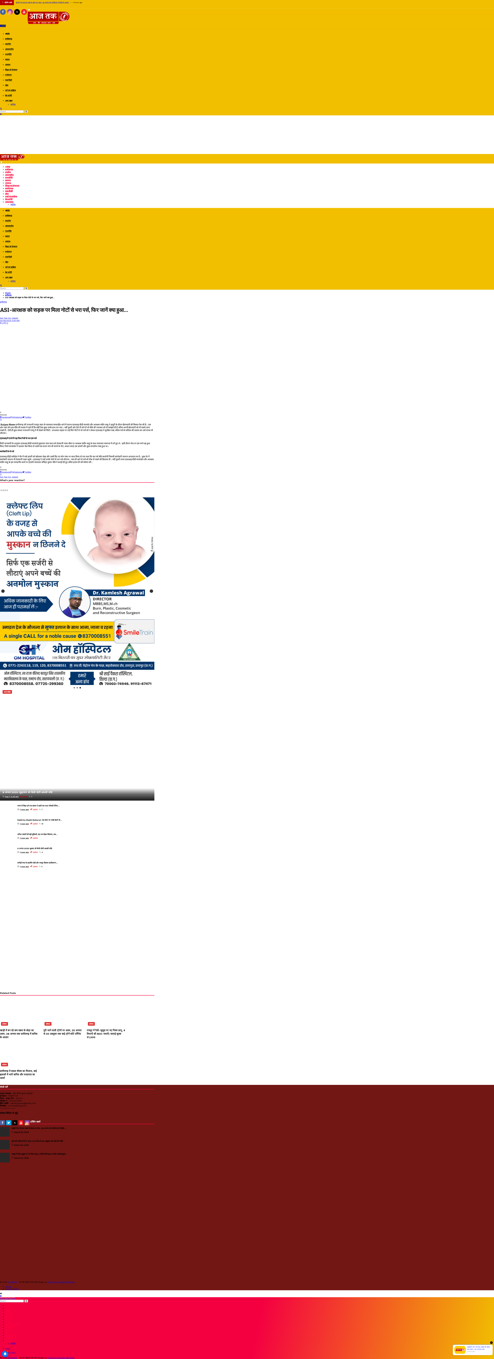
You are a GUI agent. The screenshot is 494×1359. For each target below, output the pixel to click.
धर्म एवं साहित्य (7, 692)
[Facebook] (3, 12)
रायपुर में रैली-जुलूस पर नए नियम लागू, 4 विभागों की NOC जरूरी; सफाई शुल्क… (39, 1154)
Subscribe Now (7, 1298)
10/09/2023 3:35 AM (10, 320)
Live (4, 26)
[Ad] (77, 932)
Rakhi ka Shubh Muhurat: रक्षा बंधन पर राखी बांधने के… (39, 820)
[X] (17, 12)
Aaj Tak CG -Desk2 (9, 318)
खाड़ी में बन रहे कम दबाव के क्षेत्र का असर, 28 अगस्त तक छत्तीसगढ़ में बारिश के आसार (42, 2)
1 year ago (24, 809)
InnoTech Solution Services (61, 1282)
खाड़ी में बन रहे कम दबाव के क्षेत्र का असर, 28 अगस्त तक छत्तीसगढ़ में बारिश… (39, 1128)
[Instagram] (10, 12)
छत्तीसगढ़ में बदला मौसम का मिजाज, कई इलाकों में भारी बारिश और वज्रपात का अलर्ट (18, 1074)
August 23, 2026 (21, 1132)
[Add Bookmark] (0, 419)
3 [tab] (80, 687)
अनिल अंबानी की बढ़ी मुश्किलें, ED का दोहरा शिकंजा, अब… (37, 834)
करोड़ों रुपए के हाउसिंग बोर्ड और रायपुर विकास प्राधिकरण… (37, 863)
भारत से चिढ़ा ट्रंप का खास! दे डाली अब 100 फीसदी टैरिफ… (38, 806)
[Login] (1, 114)
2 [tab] (77, 687)
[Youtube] (24, 12)
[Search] (1, 109)
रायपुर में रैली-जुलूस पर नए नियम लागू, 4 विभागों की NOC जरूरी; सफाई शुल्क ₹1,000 (106, 1034)
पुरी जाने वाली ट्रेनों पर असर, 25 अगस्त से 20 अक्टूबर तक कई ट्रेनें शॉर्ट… (38, 1141)
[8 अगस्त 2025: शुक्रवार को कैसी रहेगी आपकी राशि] (77, 745)
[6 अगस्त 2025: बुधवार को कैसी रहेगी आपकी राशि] (7, 852)
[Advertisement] (247, 135)
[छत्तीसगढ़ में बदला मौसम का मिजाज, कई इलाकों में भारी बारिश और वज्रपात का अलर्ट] (20, 1053)
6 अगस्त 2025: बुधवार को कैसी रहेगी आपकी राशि (34, 848)
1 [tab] (74, 687)
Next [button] (151, 591)
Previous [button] (3, 591)
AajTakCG (12, 1282)
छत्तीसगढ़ (3, 302)
